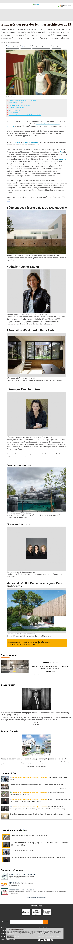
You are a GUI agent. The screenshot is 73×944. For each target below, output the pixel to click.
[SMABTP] (36, 912)
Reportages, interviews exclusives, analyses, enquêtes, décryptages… (29, 643)
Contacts (3, 928)
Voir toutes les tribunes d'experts (36, 766)
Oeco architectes (14, 112)
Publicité (3, 930)
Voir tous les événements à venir (36, 897)
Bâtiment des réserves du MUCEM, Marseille (22, 100)
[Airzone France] (26, 912)
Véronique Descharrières (16, 107)
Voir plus (36, 722)
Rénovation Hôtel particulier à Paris (19, 105)
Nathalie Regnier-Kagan (16, 102)
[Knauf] (47, 912)
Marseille (62, 159)
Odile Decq (16, 142)
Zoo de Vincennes (14, 110)
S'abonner (36, 724)
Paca (61, 152)
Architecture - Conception (41, 47)
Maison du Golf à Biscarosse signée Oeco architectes (25, 115)
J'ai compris (11, 936)
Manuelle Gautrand (30, 142)
